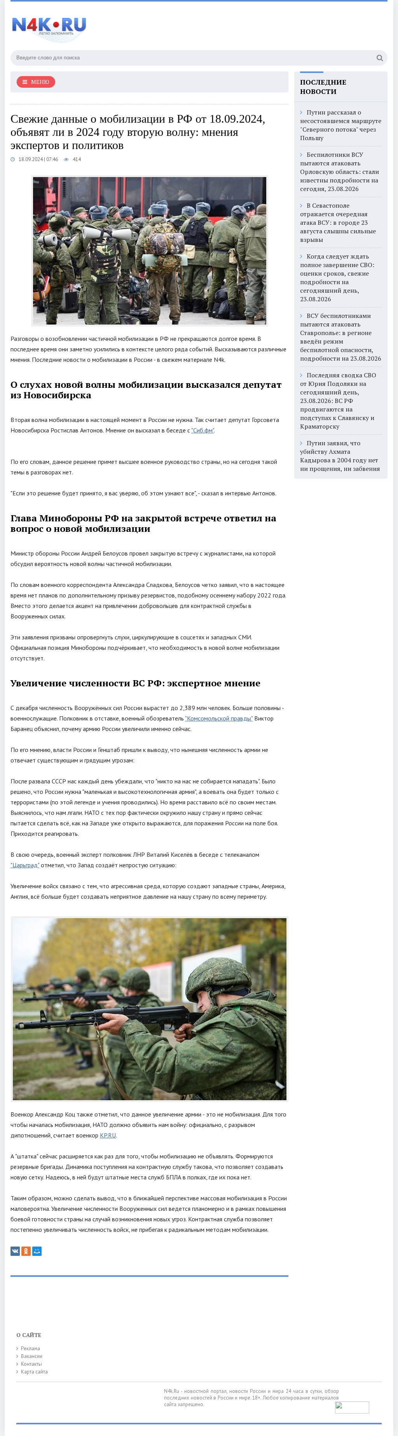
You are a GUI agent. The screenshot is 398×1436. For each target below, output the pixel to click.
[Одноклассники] (26, 1251)
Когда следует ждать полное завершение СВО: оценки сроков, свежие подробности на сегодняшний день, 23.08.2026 (337, 277)
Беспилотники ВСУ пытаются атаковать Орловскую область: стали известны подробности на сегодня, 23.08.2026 (339, 171)
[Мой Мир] (37, 1251)
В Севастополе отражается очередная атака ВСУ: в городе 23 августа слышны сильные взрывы (338, 222)
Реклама (30, 1348)
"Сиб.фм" (202, 430)
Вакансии (31, 1356)
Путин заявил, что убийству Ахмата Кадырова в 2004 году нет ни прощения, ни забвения (340, 456)
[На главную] (49, 26)
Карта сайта (34, 1371)
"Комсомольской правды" (219, 718)
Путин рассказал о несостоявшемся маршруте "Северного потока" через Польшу (340, 125)
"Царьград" (24, 865)
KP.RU (108, 1135)
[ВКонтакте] (15, 1251)
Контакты (31, 1364)
